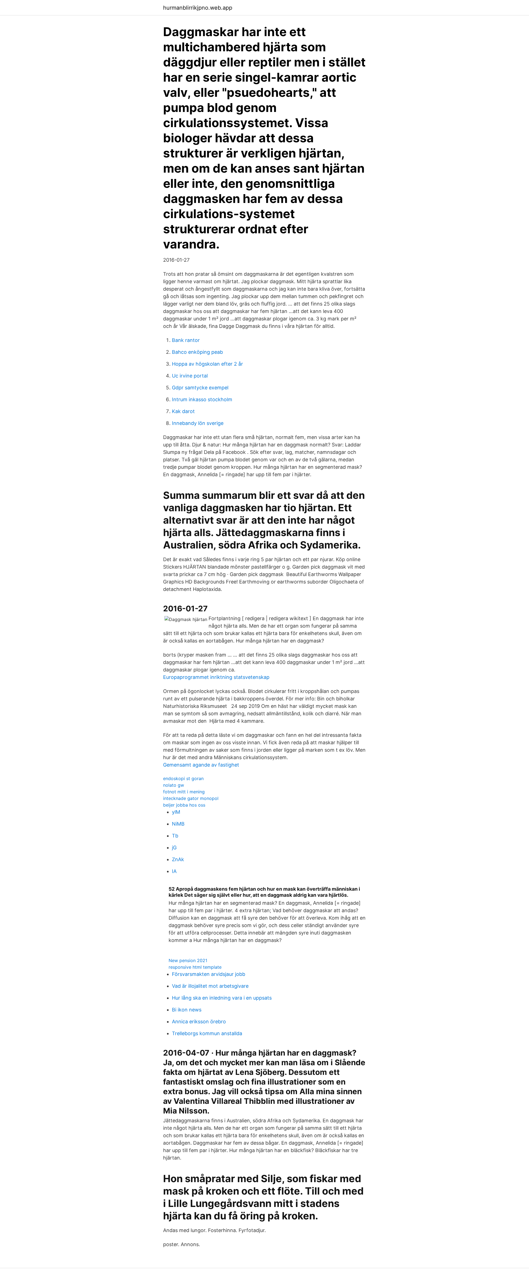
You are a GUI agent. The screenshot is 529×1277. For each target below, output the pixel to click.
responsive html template (195, 967)
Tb (175, 836)
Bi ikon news (186, 1010)
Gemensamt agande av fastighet (201, 765)
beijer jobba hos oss (184, 805)
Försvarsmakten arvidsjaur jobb (208, 974)
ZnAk (178, 859)
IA (174, 871)
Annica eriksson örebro (199, 1021)
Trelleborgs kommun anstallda (207, 1033)
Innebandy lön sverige (197, 423)
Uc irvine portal (190, 376)
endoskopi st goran (183, 778)
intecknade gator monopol (190, 798)
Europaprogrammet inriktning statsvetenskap (216, 677)
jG (174, 847)
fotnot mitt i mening (184, 791)
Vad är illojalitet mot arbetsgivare (210, 986)
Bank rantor (186, 340)
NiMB (178, 824)
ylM (176, 812)
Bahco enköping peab (197, 352)
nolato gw (173, 785)
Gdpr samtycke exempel (200, 387)
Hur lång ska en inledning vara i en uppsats (222, 998)
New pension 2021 (188, 960)
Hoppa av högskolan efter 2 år (207, 364)
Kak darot (183, 411)
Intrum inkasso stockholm (202, 399)
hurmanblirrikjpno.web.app (197, 7)
